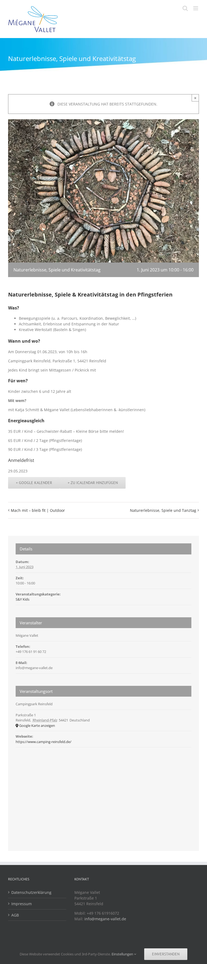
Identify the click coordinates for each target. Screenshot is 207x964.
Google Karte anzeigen (37, 725)
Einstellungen (123, 954)
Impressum (21, 903)
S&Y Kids (22, 599)
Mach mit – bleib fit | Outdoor (38, 510)
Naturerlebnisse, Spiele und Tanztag (163, 510)
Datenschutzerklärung (31, 892)
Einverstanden (166, 954)
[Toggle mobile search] (185, 8)
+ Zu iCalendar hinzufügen (93, 482)
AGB (15, 915)
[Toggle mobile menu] (196, 8)
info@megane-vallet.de (105, 918)
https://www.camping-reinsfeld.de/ (43, 741)
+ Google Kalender (34, 482)
